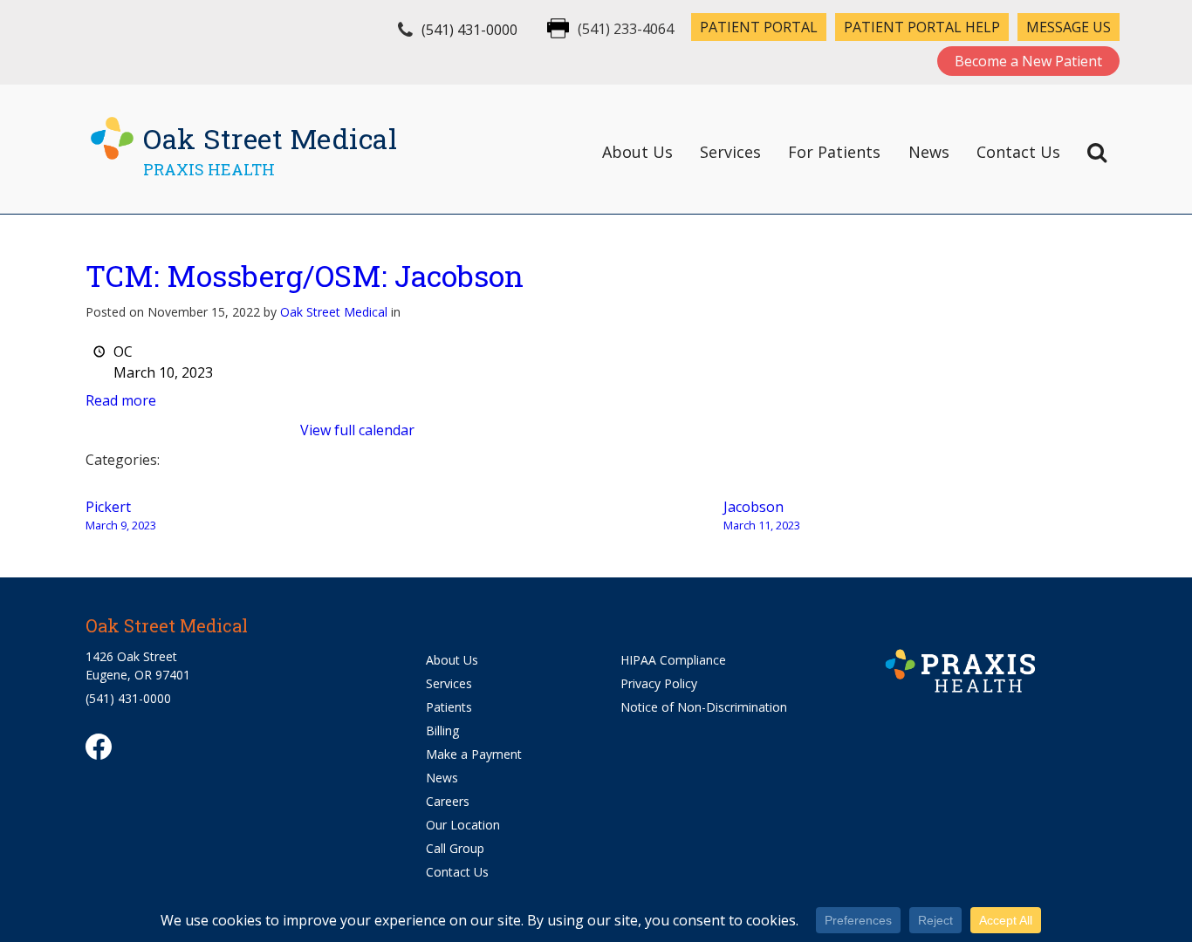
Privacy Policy (658, 683)
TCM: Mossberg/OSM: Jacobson (305, 275)
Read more (121, 400)
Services (730, 151)
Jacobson (761, 515)
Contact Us (1018, 151)
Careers (447, 801)
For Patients (834, 151)
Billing (442, 730)
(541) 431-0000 (469, 29)
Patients (449, 707)
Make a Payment (474, 754)
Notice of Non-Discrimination (703, 707)
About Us (637, 151)
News (928, 151)
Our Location (463, 824)
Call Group (455, 848)
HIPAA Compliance (673, 660)
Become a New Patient (1028, 61)
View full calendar (357, 430)
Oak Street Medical (333, 312)
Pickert (121, 515)
